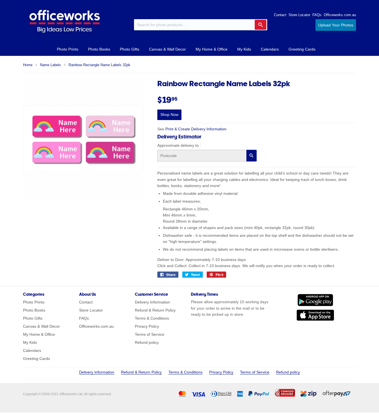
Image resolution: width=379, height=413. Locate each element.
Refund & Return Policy (155, 310)
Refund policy (147, 342)
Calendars (270, 49)
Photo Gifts (129, 49)
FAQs (317, 15)
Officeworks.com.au (340, 15)
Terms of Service (149, 334)
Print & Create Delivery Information (195, 129)
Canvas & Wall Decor (167, 49)
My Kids (244, 49)
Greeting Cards (302, 49)
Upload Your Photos (335, 25)
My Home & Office (212, 49)
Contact (280, 15)
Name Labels (50, 65)
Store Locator (299, 15)
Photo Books (99, 49)
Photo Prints (67, 49)
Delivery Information (152, 302)
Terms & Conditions (152, 318)
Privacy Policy (147, 326)
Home (27, 65)
